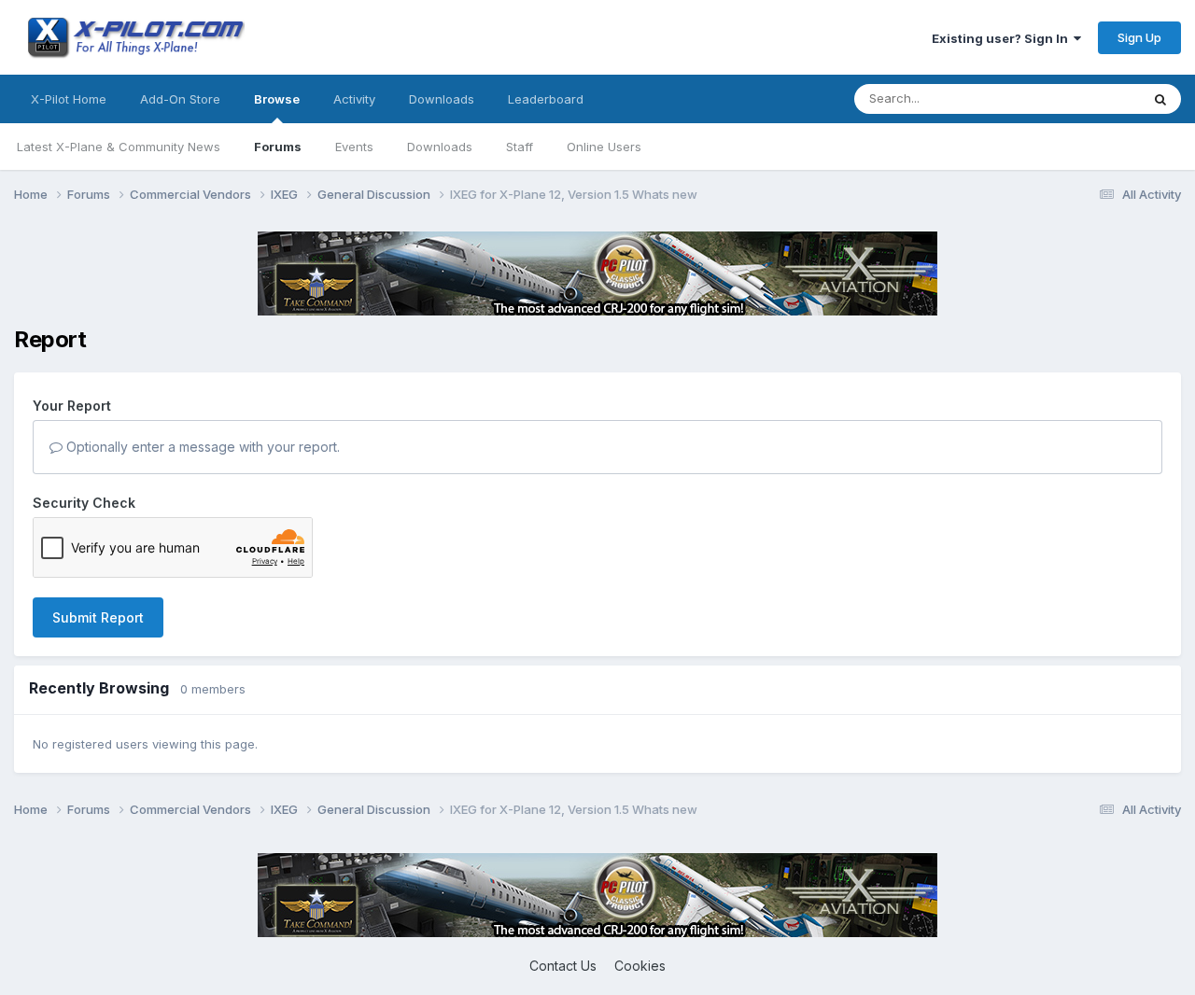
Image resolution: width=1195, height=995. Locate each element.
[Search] (1160, 99)
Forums (278, 146)
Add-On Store (180, 98)
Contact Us (563, 966)
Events (354, 146)
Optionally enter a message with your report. (201, 447)
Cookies (640, 966)
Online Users (604, 146)
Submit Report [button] (98, 617)
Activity (354, 98)
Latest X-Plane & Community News (118, 146)
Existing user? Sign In (1003, 38)
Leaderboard (545, 98)
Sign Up (1139, 37)
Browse (277, 98)
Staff (519, 146)
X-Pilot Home (68, 98)
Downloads (439, 146)
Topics (1095, 98)
